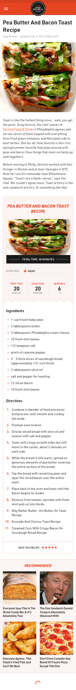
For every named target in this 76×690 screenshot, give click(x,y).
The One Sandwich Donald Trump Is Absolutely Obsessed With (56, 612)
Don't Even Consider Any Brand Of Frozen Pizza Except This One (55, 662)
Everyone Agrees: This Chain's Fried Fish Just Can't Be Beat (17, 662)
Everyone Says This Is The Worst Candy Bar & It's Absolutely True (19, 612)
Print (31, 271)
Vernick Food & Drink (18, 129)
